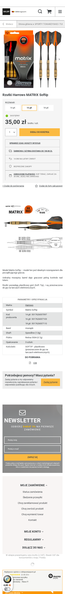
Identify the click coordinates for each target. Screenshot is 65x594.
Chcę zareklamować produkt (32, 503)
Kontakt (32, 520)
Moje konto (32, 531)
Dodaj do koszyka (39, 132)
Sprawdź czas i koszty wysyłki (25, 143)
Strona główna (25, 24)
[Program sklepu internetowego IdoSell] (32, 565)
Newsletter (22, 420)
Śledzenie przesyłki (32, 497)
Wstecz (9, 24)
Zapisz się (33, 457)
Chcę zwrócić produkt (32, 508)
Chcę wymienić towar (33, 514)
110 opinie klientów (12, 593)
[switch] (7, 589)
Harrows (29, 305)
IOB (35, 363)
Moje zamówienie (32, 485)
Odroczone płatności (24, 174)
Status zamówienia (32, 492)
